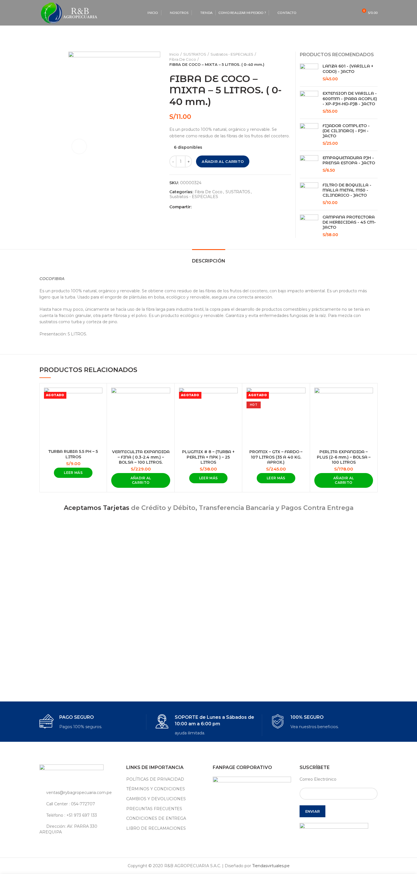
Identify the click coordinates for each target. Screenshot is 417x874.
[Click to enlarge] (79, 146)
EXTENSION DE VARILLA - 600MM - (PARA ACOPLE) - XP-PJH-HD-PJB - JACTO (350, 98)
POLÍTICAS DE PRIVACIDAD (155, 779)
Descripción (208, 261)
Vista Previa (98, 396)
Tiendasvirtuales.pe (271, 865)
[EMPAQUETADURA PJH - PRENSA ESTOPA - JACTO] (309, 164)
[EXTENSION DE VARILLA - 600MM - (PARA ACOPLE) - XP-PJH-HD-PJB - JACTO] (309, 102)
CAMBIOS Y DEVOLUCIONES (156, 798)
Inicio (174, 54)
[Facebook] (197, 207)
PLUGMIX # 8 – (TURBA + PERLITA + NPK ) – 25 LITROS (208, 457)
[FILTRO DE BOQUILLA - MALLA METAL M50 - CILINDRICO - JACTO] (309, 194)
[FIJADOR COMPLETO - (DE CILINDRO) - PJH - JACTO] (309, 134)
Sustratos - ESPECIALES (231, 54)
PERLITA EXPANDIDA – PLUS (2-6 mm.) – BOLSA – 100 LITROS (343, 457)
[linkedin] (217, 207)
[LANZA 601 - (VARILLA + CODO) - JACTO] (309, 73)
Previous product (277, 59)
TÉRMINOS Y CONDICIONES (155, 788)
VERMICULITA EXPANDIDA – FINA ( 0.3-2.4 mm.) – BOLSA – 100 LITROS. (141, 457)
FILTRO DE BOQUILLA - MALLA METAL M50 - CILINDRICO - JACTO (347, 190)
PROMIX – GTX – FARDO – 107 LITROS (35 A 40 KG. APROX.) (275, 457)
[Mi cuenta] (341, 12)
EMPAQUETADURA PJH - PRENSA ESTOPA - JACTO (349, 160)
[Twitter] (204, 207)
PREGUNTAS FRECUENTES (154, 808)
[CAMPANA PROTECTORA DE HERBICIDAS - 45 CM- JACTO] (309, 226)
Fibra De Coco (182, 59)
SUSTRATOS (194, 54)
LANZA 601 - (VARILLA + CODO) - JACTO (348, 69)
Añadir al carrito (223, 161)
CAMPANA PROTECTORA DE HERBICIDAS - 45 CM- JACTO (349, 222)
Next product (288, 59)
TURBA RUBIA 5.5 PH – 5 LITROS (73, 454)
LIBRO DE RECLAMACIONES (156, 828)
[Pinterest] (210, 207)
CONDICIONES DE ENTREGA (156, 818)
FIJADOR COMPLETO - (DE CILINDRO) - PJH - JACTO (346, 130)
